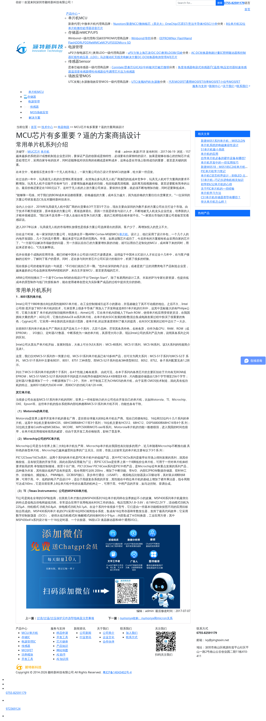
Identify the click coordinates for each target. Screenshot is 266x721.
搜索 (219, 3)
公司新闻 (85, 633)
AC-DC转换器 (199, 53)
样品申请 (62, 633)
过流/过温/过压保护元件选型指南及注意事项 (65, 618)
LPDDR (86, 43)
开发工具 (27, 659)
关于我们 (228, 86)
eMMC (95, 43)
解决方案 (34, 118)
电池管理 (161, 57)
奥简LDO (167, 53)
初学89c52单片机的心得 (216, 184)
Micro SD (124, 43)
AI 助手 (61, 655)
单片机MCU (36, 92)
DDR (78, 43)
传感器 (34, 107)
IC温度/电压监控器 (222, 67)
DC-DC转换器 (146, 57)
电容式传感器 (201, 67)
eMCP (104, 43)
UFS (110, 43)
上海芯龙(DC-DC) (150, 53)
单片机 (45, 152)
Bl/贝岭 (178, 53)
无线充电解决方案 (126, 57)
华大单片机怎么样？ (214, 202)
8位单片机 (232, 24)
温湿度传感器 (79, 72)
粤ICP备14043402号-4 (117, 672)
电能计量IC (215, 53)
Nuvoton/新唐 (122, 24)
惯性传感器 (95, 72)
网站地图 (62, 650)
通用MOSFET (194, 82)
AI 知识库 (62, 659)
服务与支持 (199, 86)
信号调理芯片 (111, 72)
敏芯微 (162, 67)
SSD (115, 43)
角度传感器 (185, 67)
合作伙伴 (108, 641)
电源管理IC (29, 641)
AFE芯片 (172, 57)
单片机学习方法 (211, 193)
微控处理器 (84, 28)
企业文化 (108, 637)
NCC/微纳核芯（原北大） (148, 24)
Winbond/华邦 (141, 38)
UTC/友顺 (137, 82)
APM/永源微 (152, 82)
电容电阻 (63, 127)
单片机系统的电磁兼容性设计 (219, 145)
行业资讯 (85, 637)
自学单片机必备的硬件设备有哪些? (223, 158)
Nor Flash (177, 38)
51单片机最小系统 (212, 149)
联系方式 (132, 637)
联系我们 (242, 86)
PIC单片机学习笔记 (213, 171)
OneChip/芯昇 (174, 24)
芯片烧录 (62, 641)
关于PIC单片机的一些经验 (217, 189)
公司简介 (108, 633)
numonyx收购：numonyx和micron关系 (146, 618)
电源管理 (34, 101)
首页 (247, 9)
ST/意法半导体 (193, 24)
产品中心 (72, 14)
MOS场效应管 (39, 112)
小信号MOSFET (230, 82)
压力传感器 (127, 72)
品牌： (109, 24)
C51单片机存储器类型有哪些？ (221, 197)
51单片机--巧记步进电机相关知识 (222, 180)
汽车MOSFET (177, 82)
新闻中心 (215, 86)
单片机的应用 (209, 154)
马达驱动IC (107, 57)
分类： (221, 24)
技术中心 (47, 127)
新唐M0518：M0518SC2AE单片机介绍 (226, 167)
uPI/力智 (133, 53)
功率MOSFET (211, 82)
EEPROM (165, 38)
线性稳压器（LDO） (87, 57)
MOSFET (27, 650)
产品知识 (62, 646)
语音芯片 (97, 28)
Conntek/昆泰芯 (122, 67)
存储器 (31, 97)
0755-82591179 (234, 3)
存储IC (26, 637)
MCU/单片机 (30, 633)
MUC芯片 (34, 152)
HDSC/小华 (210, 24)
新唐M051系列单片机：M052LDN (223, 141)
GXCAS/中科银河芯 (145, 67)
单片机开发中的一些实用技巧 (219, 162)
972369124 (13, 709)
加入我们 (132, 633)
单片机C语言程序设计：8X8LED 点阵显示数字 (230, 175)
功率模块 (27, 655)
